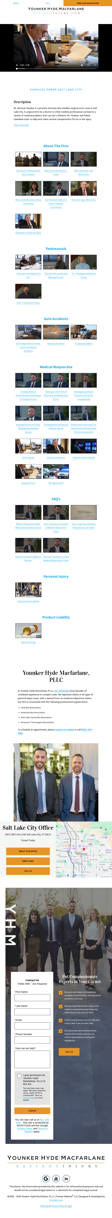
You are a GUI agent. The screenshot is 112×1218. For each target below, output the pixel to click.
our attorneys (61, 690)
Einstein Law (56, 1200)
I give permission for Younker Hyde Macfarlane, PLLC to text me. (34, 1087)
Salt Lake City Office (28, 827)
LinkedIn (66, 1178)
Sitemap (44, 1205)
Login (69, 1205)
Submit (32, 1110)
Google (46, 1178)
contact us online (64, 729)
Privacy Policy (29, 1098)
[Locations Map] (84, 849)
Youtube (56, 1178)
